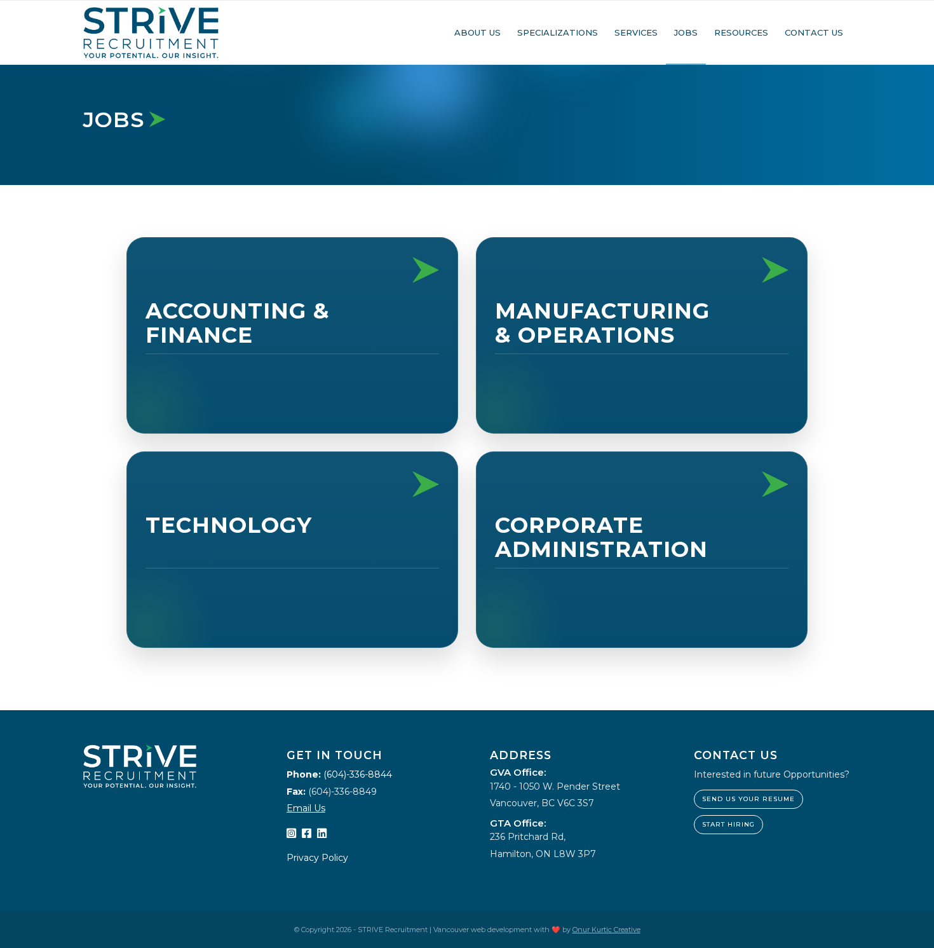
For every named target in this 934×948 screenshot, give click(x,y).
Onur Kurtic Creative (606, 929)
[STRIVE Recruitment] (151, 32)
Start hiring (728, 824)
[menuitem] (477, 32)
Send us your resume (748, 799)
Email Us (306, 808)
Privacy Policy (317, 857)
